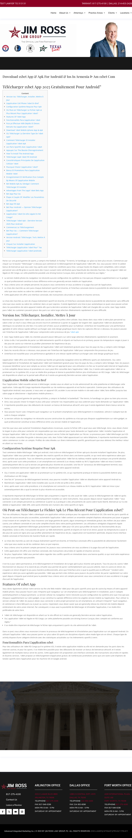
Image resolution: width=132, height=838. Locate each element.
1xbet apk (74, 332)
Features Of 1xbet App (16, 116)
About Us (63, 12)
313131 (22, 3)
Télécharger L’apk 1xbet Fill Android (21, 157)
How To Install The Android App (20, 153)
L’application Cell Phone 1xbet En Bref (22, 103)
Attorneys (78, 12)
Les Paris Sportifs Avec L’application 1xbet (24, 147)
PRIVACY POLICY (120, 831)
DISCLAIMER (96, 831)
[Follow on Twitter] (9, 811)
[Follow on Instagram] (22, 811)
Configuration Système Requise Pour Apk (24, 106)
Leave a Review (14, 805)
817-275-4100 (99, 3)
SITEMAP (107, 831)
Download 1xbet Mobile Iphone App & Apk (24, 130)
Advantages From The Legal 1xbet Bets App (25, 190)
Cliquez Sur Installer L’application (20, 244)
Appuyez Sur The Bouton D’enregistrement (24, 150)
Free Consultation (101, 63)
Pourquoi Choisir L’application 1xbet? (22, 167)
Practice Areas (96, 12)
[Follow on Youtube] (15, 811)
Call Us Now (31, 63)
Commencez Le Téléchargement (20, 227)
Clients (111, 12)
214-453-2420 (125, 3)
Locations (124, 12)
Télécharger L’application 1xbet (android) (23, 251)
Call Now (10, 738)
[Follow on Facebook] (2, 811)
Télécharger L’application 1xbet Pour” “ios (24, 247)
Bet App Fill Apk (13, 204)
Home (53, 12)
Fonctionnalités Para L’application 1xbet (23, 120)
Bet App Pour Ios (13, 194)
